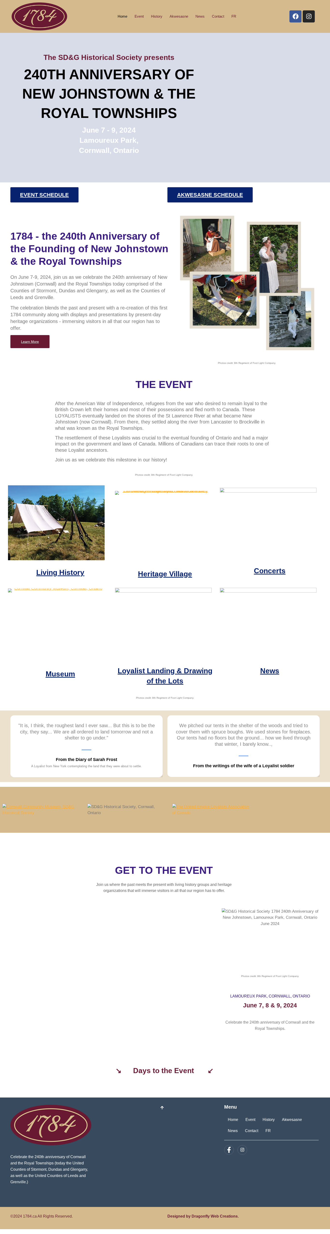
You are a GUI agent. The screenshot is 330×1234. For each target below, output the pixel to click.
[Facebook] (295, 16)
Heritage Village (165, 574)
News (200, 16)
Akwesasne (179, 16)
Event (139, 16)
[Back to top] (162, 1108)
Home (122, 16)
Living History (60, 572)
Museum (60, 674)
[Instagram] (309, 16)
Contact (218, 16)
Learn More (30, 342)
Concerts (270, 571)
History (156, 16)
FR (233, 16)
